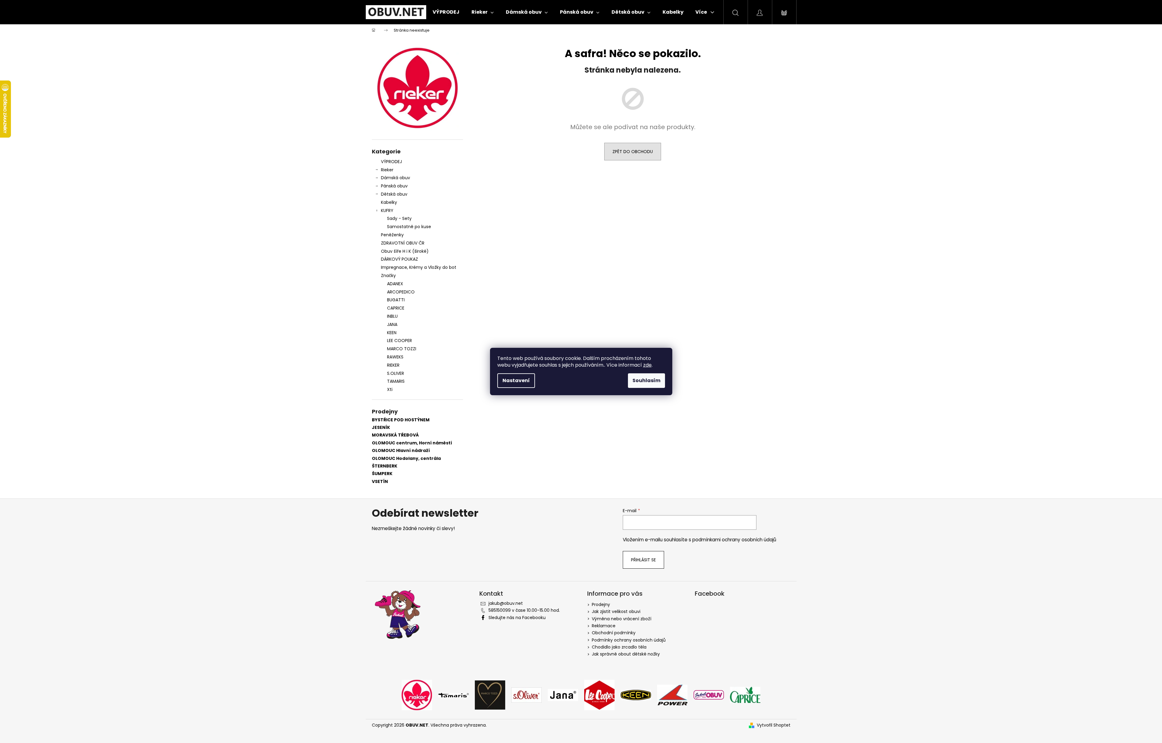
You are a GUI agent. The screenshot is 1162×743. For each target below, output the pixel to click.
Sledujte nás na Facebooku (517, 618)
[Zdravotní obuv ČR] (709, 695)
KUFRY (387, 210)
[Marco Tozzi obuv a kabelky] (490, 695)
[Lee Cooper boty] (599, 695)
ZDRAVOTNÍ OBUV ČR (402, 243)
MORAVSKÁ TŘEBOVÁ (395, 435)
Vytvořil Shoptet (773, 725)
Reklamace (603, 626)
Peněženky (392, 235)
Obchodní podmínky (614, 633)
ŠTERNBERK (384, 466)
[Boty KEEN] (636, 695)
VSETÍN (380, 481)
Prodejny (601, 604)
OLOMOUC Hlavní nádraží (401, 450)
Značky (388, 275)
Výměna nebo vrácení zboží (621, 619)
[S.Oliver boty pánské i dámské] (526, 695)
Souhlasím (646, 380)
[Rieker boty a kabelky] (417, 695)
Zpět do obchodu (632, 152)
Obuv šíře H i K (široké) (405, 251)
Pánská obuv (394, 186)
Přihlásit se (643, 560)
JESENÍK (381, 427)
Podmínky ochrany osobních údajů (629, 640)
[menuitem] (446, 12)
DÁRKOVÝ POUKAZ (399, 259)
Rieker (387, 170)
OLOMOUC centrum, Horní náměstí (412, 443)
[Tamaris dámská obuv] (453, 695)
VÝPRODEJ (391, 162)
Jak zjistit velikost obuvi (616, 611)
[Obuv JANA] (563, 695)
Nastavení (516, 380)
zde (647, 364)
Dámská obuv (395, 178)
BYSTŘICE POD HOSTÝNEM (401, 420)
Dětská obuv (394, 194)
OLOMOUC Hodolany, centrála (406, 458)
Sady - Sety (399, 218)
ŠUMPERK (382, 473)
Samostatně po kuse (409, 227)
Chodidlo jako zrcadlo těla (619, 647)
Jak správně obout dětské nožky (626, 654)
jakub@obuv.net (505, 603)
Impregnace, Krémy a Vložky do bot (418, 267)
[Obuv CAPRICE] (745, 695)
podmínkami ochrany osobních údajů (734, 539)
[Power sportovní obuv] (672, 695)
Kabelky (389, 202)
